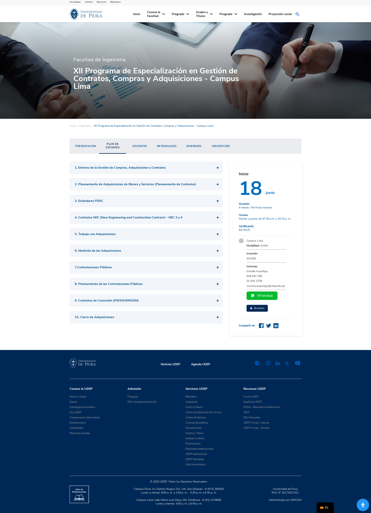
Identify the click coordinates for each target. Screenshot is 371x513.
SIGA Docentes (251, 417)
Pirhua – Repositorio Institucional (261, 407)
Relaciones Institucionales (200, 449)
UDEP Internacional (196, 454)
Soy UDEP (75, 412)
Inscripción (221, 146)
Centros (89, 1)
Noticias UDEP (170, 364)
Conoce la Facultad (153, 14)
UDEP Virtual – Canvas (256, 423)
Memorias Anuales (80, 433)
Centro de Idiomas (196, 417)
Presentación (85, 146)
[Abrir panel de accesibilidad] (363, 505)
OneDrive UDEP (252, 402)
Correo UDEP (251, 396)
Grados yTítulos (202, 14)
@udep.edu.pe (277, 286)
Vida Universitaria (195, 464)
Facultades (75, 1)
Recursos (101, 1)
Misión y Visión (78, 396)
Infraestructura (78, 423)
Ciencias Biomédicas (197, 423)
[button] (146, 167)
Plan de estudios (112, 145)
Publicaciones (193, 443)
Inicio (136, 14)
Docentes (140, 146)
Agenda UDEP (200, 364)
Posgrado (226, 14)
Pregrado (178, 14)
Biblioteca (115, 1)
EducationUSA (194, 428)
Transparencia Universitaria (85, 417)
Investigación (253, 14)
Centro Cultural (194, 407)
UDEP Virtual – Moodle (256, 428)
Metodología (167, 146)
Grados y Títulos (194, 433)
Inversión (193, 146)
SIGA (246, 412)
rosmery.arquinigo (257, 286)
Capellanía (191, 402)
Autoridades (76, 428)
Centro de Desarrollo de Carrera (203, 412)
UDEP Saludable (195, 459)
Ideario (73, 402)
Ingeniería (85, 126)
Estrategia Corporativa (82, 407)
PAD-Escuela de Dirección (142, 402)
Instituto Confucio (195, 438)
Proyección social (280, 14)
